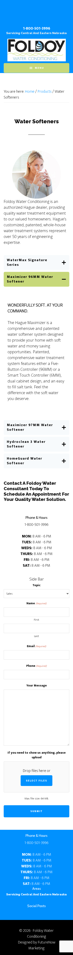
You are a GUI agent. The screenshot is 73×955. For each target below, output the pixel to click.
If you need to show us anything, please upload (37, 755)
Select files (36, 780)
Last (36, 636)
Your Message (36, 685)
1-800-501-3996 (36, 28)
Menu (39, 68)
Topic (36, 585)
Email (36, 646)
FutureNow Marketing (41, 945)
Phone (36, 666)
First (36, 619)
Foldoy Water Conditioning (36, 15)
